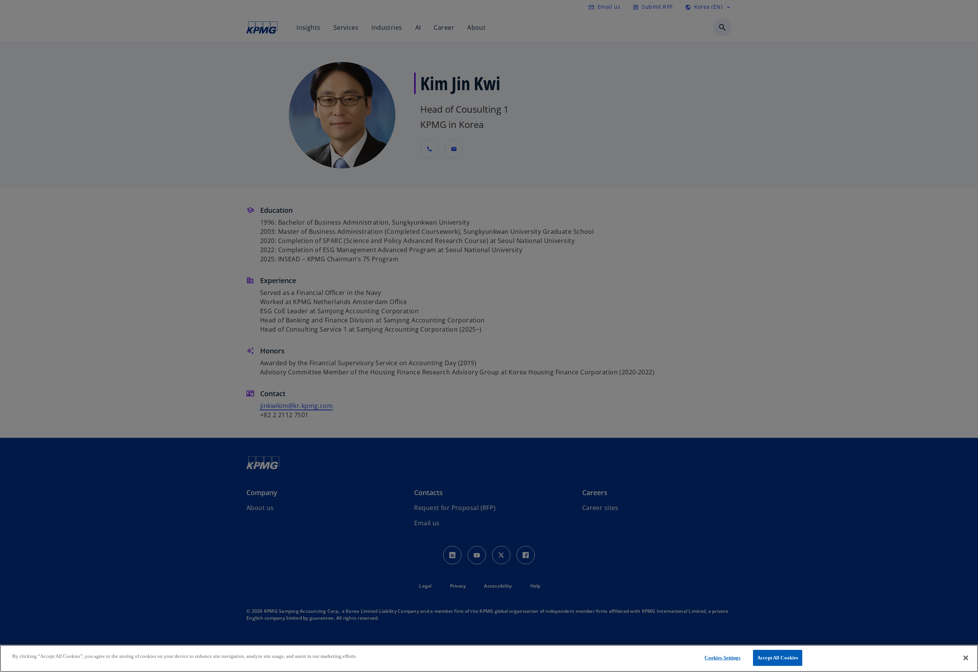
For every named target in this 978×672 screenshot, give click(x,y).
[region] (489, 658)
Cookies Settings (722, 658)
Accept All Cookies (777, 658)
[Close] (965, 657)
